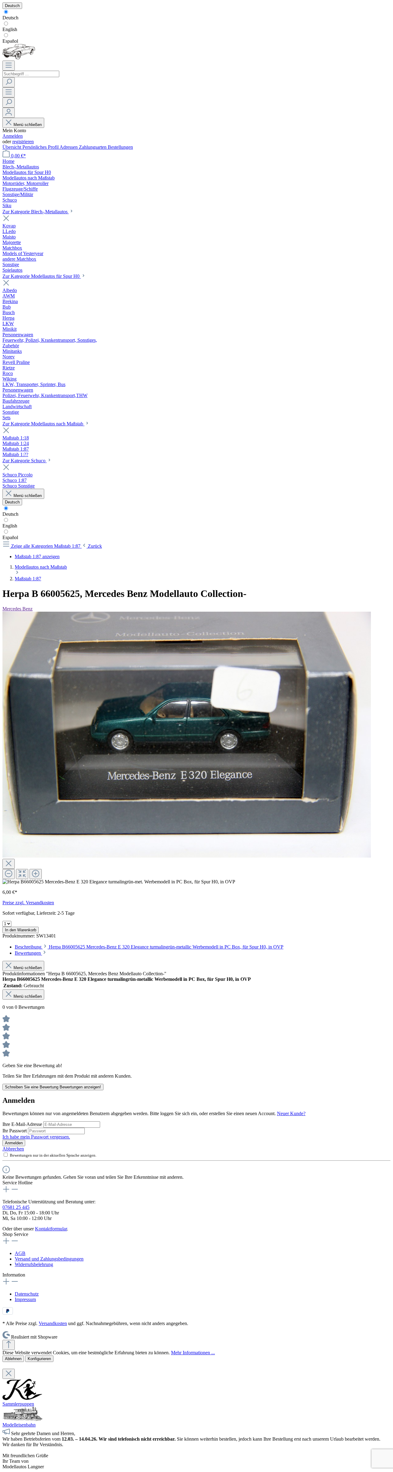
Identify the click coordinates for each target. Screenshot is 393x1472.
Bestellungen (120, 147)
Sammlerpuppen (18, 1404)
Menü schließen (28, 124)
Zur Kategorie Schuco (24, 460)
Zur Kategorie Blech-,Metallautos (35, 211)
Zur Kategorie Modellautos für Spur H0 (41, 276)
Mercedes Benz (17, 608)
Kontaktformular (51, 1228)
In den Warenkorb (20, 930)
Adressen (69, 147)
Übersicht (12, 147)
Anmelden (12, 136)
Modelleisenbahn (19, 1424)
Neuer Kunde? (291, 1113)
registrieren (23, 141)
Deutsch (10, 17)
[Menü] (8, 66)
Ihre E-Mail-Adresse (22, 1124)
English (9, 29)
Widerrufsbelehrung (34, 1264)
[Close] (8, 864)
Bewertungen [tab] (28, 953)
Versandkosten (53, 1323)
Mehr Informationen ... (193, 1352)
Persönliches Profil (41, 147)
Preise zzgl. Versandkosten (28, 902)
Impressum (25, 1299)
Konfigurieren (39, 1358)
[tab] (149, 946)
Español (10, 41)
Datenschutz (27, 1293)
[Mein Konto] (8, 113)
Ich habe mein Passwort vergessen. (36, 1136)
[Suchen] (8, 82)
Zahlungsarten (93, 147)
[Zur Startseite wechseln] (18, 57)
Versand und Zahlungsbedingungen (49, 1258)
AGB (20, 1253)
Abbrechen (13, 1148)
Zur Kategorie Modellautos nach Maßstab (43, 423)
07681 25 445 (15, 1207)
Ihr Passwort (15, 1130)
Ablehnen (13, 1358)
